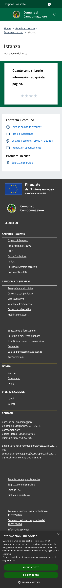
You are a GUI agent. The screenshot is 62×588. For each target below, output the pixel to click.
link (13, 560)
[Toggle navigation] (7, 14)
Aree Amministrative (19, 246)
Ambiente (13, 346)
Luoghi (11, 398)
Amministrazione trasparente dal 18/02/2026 (26, 522)
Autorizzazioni (16, 357)
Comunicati (14, 378)
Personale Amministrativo (22, 267)
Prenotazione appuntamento (24, 479)
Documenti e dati (13, 32)
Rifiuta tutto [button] (31, 575)
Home (7, 28)
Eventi (11, 404)
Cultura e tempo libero (20, 293)
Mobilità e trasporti (18, 315)
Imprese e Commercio (20, 304)
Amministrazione (25, 28)
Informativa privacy (18, 529)
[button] (31, 582)
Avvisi (11, 384)
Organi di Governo (18, 240)
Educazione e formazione (22, 330)
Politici (11, 261)
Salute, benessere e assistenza (25, 352)
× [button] (58, 534)
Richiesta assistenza (19, 495)
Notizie (12, 373)
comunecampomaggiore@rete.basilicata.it (33, 446)
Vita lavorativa (16, 299)
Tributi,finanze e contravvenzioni (26, 341)
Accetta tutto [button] (31, 567)
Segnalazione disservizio (21, 484)
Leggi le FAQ (14, 490)
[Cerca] (55, 14)
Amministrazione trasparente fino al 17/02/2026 (28, 513)
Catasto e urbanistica (19, 309)
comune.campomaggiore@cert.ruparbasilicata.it (29, 453)
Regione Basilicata (15, 4)
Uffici (10, 251)
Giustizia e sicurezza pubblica (24, 336)
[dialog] (31, 559)
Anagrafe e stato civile (20, 288)
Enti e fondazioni (17, 256)
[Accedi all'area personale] (49, 4)
